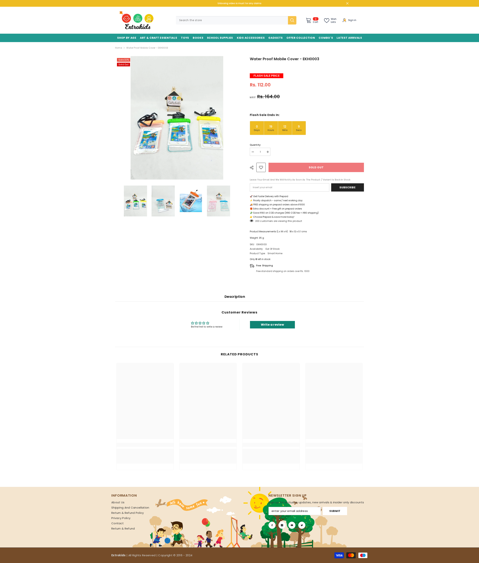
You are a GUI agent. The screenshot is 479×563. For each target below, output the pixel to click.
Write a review (272, 324)
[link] (145, 445)
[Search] (236, 20)
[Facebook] (272, 525)
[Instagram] (282, 525)
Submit (335, 511)
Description (235, 296)
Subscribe (347, 187)
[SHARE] (253, 167)
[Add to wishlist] (261, 167)
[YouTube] (291, 525)
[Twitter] (301, 525)
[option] (177, 118)
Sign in (352, 20)
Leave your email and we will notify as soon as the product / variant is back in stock (300, 179)
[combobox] (232, 20)
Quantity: (255, 144)
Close (347, 3)
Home (118, 47)
